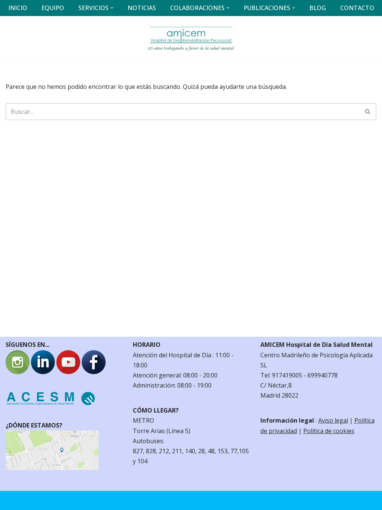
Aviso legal (333, 420)
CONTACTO (357, 8)
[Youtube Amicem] (68, 372)
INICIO (17, 8)
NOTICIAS (142, 8)
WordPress (95, 500)
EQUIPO (52, 8)
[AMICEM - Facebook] (94, 372)
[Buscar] (368, 111)
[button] (111, 7)
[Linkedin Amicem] (43, 372)
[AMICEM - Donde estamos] (52, 468)
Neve (13, 500)
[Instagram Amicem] (17, 372)
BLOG (317, 8)
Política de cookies (328, 431)
